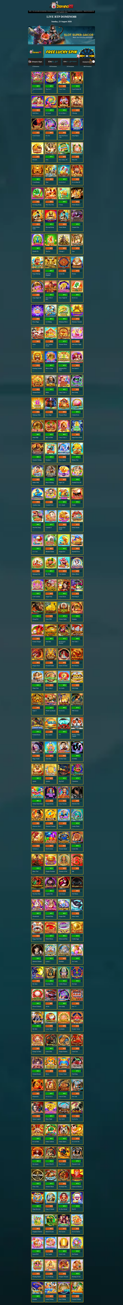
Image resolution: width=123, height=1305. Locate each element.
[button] (93, 61)
